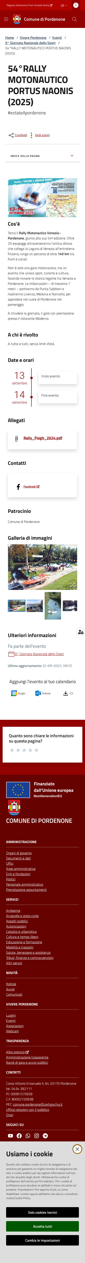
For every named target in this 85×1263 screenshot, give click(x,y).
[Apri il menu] (6, 19)
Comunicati (14, 994)
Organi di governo (19, 853)
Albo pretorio (15, 1052)
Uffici (9, 863)
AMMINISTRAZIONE (21, 842)
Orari (9, 1114)
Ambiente (13, 910)
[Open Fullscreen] (72, 585)
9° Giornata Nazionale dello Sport (30, 42)
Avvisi (10, 989)
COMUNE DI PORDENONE (39, 820)
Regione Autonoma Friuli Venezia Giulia (28, 5)
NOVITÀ (12, 973)
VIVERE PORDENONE (22, 1004)
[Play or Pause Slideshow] (13, 585)
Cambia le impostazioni (42, 1240)
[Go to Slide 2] (35, 605)
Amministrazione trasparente (27, 1057)
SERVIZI (12, 899)
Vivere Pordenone (33, 37)
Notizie (11, 983)
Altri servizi (14, 963)
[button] (74, 19)
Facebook (30, 486)
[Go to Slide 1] (17, 606)
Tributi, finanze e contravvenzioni (29, 957)
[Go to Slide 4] (71, 606)
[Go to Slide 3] (53, 606)
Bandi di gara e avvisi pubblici (27, 1062)
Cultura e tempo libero (22, 936)
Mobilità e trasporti (19, 947)
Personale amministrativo (24, 884)
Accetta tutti (42, 1226)
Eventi (57, 37)
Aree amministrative (21, 868)
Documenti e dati (18, 858)
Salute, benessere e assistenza (28, 952)
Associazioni (15, 1025)
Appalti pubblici (17, 921)
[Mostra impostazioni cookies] (80, 632)
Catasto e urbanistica (21, 931)
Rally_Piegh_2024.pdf (43, 438)
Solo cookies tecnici (42, 1212)
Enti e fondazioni (18, 873)
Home (9, 37)
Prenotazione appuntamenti (26, 889)
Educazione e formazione (24, 942)
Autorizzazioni (16, 926)
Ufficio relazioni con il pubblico (27, 1109)
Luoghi (11, 1015)
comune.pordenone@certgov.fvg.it (38, 1104)
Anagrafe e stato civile (22, 915)
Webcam (12, 1031)
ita (62, 5)
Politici (10, 879)
